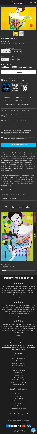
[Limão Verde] (17, 236)
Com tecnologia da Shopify (19, 431)
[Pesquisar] (31, 3)
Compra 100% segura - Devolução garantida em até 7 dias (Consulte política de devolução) (19, 137)
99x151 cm (21, 59)
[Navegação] (2, 3)
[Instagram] (18, 414)
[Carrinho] (35, 3)
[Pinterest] (23, 414)
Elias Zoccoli (5, 41)
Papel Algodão (16, 51)
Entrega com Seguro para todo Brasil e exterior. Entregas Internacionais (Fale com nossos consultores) (18, 132)
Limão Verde (5, 265)
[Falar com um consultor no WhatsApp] (33, 430)
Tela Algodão (6, 51)
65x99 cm (13, 59)
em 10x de (16, 67)
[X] (14, 414)
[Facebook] (10, 414)
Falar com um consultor (18, 144)
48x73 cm (5, 59)
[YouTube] (27, 414)
